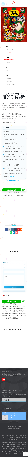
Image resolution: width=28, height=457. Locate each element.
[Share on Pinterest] (18, 229)
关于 (13, 413)
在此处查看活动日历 (14, 180)
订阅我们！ (7, 400)
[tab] (5, 413)
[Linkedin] (12, 229)
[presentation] (5, 413)
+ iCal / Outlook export (14, 251)
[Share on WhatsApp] (11, 232)
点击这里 (11, 176)
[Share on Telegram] (14, 232)
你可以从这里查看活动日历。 (14, 329)
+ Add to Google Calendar (14, 247)
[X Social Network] (9, 229)
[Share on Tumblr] (15, 229)
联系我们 (13, 415)
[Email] (16, 232)
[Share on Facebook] (6, 229)
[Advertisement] (14, 210)
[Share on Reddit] (21, 229)
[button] (11, 295)
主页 (12, 418)
